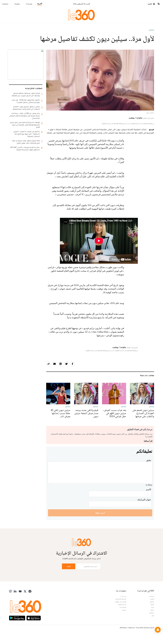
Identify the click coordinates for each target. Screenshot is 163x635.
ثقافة (152, 604)
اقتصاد (152, 599)
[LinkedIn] (15, 591)
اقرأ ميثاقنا (148, 441)
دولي (152, 615)
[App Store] (33, 618)
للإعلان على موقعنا (120, 602)
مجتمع (152, 602)
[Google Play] (17, 618)
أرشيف (124, 610)
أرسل (69, 566)
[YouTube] (20, 591)
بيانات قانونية (122, 604)
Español (5, 4)
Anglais (17, 4)
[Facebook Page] (30, 591)
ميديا (152, 607)
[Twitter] (25, 591)
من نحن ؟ (123, 596)
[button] (158, 630)
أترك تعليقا (100, 513)
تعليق (148, 460)
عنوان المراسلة (144, 499)
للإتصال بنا (123, 607)
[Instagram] (10, 591)
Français (29, 4)
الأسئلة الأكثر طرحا (120, 599)
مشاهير (151, 30)
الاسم (148, 489)
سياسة (152, 596)
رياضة (152, 610)
